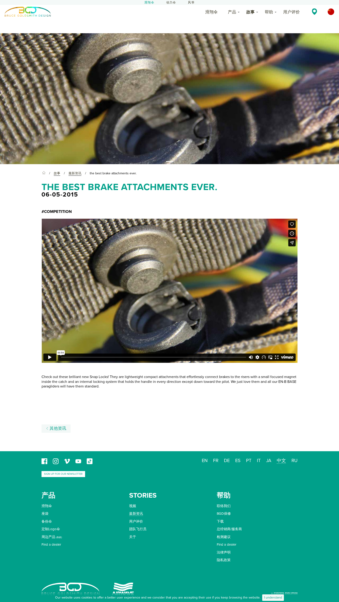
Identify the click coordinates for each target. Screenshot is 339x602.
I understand (273, 597)
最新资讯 (136, 513)
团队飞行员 (137, 529)
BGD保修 (224, 513)
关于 (132, 537)
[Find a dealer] (314, 11)
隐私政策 (224, 560)
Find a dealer (51, 544)
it (259, 460)
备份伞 (47, 521)
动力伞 (171, 2)
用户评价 (291, 12)
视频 (132, 506)
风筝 (191, 2)
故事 (250, 12)
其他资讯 (57, 428)
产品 (232, 12)
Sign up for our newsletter (63, 473)
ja (268, 460)
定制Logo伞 (51, 529)
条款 (59, 537)
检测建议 (224, 537)
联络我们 (224, 506)
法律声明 (224, 552)
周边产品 (48, 537)
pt (248, 460)
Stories (143, 495)
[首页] (43, 173)
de (227, 460)
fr (215, 460)
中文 (281, 460)
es (238, 460)
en (205, 460)
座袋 (45, 513)
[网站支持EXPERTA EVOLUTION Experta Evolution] (284, 592)
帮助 (269, 12)
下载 (220, 521)
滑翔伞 (149, 2)
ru (294, 460)
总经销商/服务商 (229, 529)
